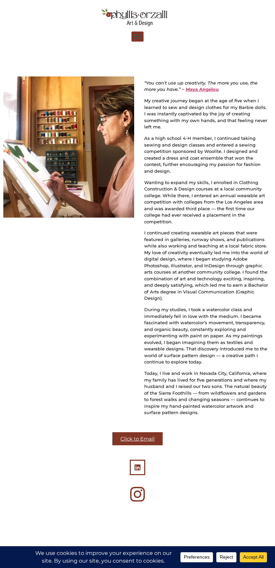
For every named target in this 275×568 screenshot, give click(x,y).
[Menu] (137, 37)
